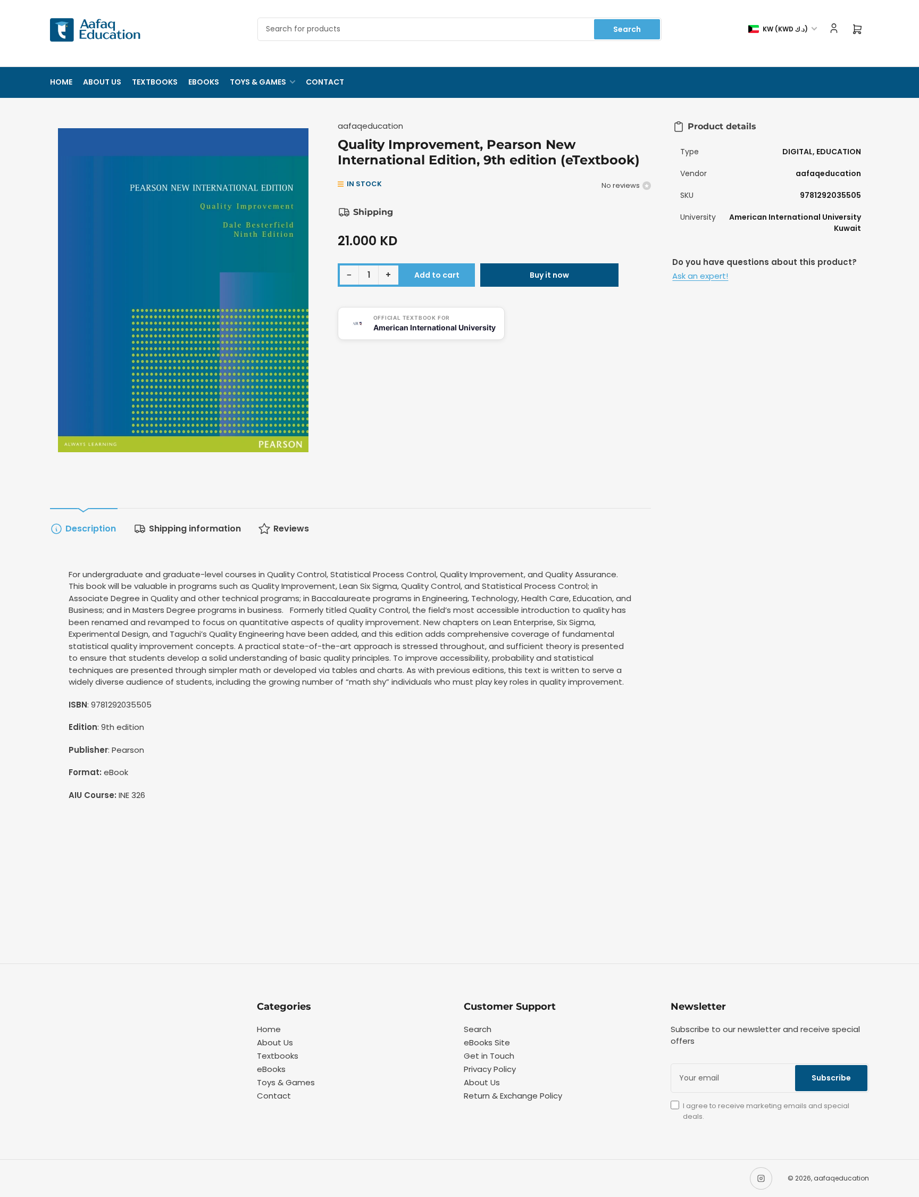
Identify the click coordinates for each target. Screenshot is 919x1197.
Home (61, 82)
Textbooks (155, 82)
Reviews (291, 528)
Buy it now (549, 275)
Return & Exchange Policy (513, 1095)
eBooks (203, 82)
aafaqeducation (370, 125)
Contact (325, 82)
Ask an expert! (700, 275)
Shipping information (195, 528)
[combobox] (459, 29)
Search (627, 29)
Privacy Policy (490, 1069)
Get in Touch (489, 1055)
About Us (102, 82)
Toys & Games (258, 82)
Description (90, 528)
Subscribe (831, 1078)
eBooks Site (487, 1042)
